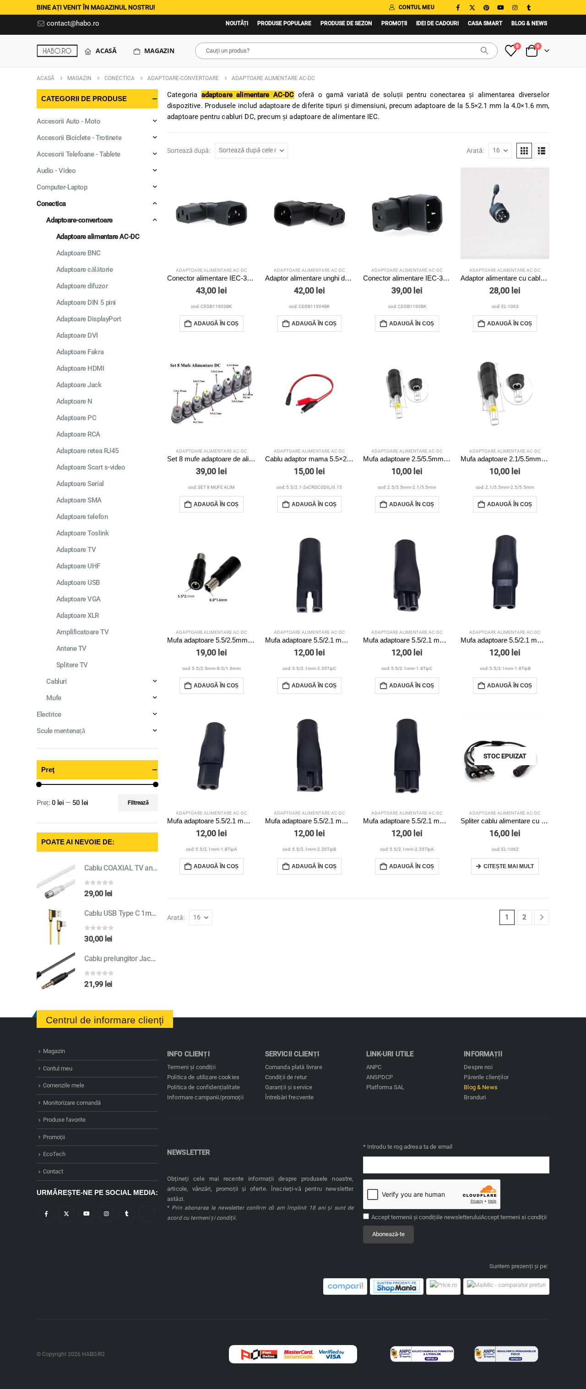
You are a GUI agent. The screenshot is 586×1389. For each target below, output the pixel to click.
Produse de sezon (346, 23)
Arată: (475, 150)
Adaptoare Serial (80, 484)
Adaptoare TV (76, 550)
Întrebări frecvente (289, 1097)
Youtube (86, 1213)
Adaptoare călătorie (84, 269)
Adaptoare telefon (82, 517)
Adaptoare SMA (79, 500)
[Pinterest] (486, 7)
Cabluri (56, 681)
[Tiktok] (543, 7)
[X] (472, 7)
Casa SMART (485, 23)
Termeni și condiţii (191, 1067)
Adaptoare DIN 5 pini (86, 302)
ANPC (374, 1067)
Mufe (53, 698)
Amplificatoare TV (82, 632)
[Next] (541, 917)
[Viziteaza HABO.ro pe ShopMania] (396, 1286)
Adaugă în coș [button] (216, 323)
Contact (53, 1171)
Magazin (159, 50)
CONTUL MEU (416, 7)
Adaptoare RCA (78, 434)
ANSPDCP (379, 1077)
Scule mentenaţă (61, 731)
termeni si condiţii (523, 1217)
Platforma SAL (385, 1087)
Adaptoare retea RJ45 (87, 451)
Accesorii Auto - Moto (69, 121)
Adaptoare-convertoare (79, 220)
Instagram (106, 1213)
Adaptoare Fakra (79, 352)
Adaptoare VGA (78, 599)
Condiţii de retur (286, 1077)
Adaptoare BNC (78, 253)
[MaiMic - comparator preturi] (506, 1286)
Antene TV (71, 648)
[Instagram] (515, 7)
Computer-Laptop (62, 187)
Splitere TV (72, 665)
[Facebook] (458, 7)
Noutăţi (237, 23)
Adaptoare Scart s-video (90, 467)
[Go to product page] (211, 213)
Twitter (66, 1213)
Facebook (46, 1213)
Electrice (49, 714)
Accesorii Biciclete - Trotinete (79, 138)
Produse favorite (64, 1119)
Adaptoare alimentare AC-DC (211, 270)
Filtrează (138, 803)
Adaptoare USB (78, 582)
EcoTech (54, 1154)
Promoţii (394, 23)
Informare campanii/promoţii (205, 1097)
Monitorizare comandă (72, 1102)
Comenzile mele (63, 1085)
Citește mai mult (508, 866)
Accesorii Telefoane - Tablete (78, 154)
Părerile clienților (486, 1077)
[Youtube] (500, 7)
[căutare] (484, 51)
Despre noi (478, 1067)
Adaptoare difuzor (82, 286)
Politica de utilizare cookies (203, 1077)
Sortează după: (188, 150)
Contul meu (57, 1068)
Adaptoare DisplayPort (88, 319)
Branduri (475, 1097)
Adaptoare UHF (78, 566)
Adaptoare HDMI (80, 368)
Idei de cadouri (437, 23)
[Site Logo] (57, 50)
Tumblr (126, 1213)
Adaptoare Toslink (82, 533)
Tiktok (146, 1213)
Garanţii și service (289, 1087)
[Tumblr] (529, 7)
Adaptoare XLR (77, 615)
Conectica (51, 204)
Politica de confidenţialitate (203, 1087)
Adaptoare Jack (79, 385)
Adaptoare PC (76, 418)
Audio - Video (56, 171)
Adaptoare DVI (77, 335)
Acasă (106, 50)
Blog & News (529, 23)
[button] (524, 150)
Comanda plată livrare (293, 1067)
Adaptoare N (74, 401)
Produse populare (284, 23)
